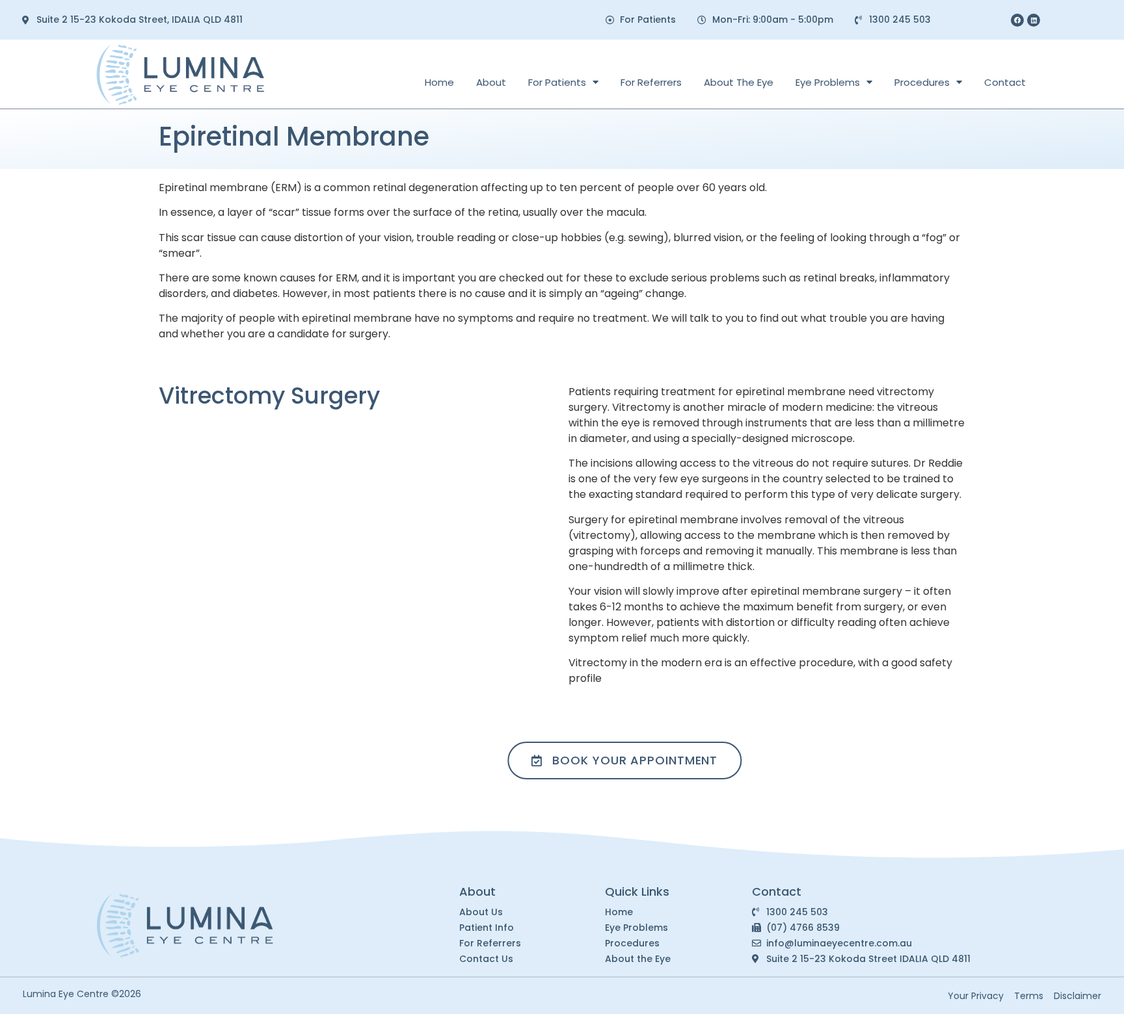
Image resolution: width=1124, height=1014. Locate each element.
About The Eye (738, 82)
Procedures (922, 82)
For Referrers (651, 82)
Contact (1005, 82)
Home (439, 82)
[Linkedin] (1033, 20)
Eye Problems (828, 82)
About (491, 82)
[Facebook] (1017, 20)
